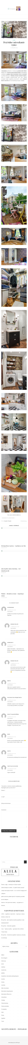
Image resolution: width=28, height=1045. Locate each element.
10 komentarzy (23, 521)
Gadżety (3, 967)
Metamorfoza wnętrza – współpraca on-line (13, 546)
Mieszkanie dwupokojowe (7, 991)
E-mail (3, 796)
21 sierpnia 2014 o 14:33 (15, 663)
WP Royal (18, 1042)
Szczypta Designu (7, 521)
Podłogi (3, 1000)
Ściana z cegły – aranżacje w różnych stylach (11, 884)
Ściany (2, 1015)
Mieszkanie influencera (6, 994)
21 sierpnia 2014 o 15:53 (11, 716)
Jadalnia (3, 973)
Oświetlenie (4, 997)
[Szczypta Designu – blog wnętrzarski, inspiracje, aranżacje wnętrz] (14, 8)
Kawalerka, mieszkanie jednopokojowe (10, 976)
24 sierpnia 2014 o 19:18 (11, 753)
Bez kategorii (4, 958)
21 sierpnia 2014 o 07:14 (11, 683)
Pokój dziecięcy (4, 1003)
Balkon (2, 955)
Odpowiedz (10, 611)
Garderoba (3, 970)
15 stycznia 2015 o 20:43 (11, 768)
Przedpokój (4, 1009)
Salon (2, 1012)
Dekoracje (3, 961)
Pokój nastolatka (5, 1006)
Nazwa (3, 790)
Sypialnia (3, 1018)
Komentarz (3, 809)
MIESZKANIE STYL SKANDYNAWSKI (8, 518)
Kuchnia (3, 979)
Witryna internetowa (5, 803)
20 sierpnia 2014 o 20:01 (11, 645)
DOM (14, 40)
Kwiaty (2, 982)
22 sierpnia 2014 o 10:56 (11, 736)
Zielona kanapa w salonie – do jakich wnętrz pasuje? (12, 887)
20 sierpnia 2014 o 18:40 (11, 609)
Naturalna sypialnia (11, 925)
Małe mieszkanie (5, 988)
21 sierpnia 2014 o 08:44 (11, 700)
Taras (2, 1021)
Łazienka (3, 985)
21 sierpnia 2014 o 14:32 (15, 626)
